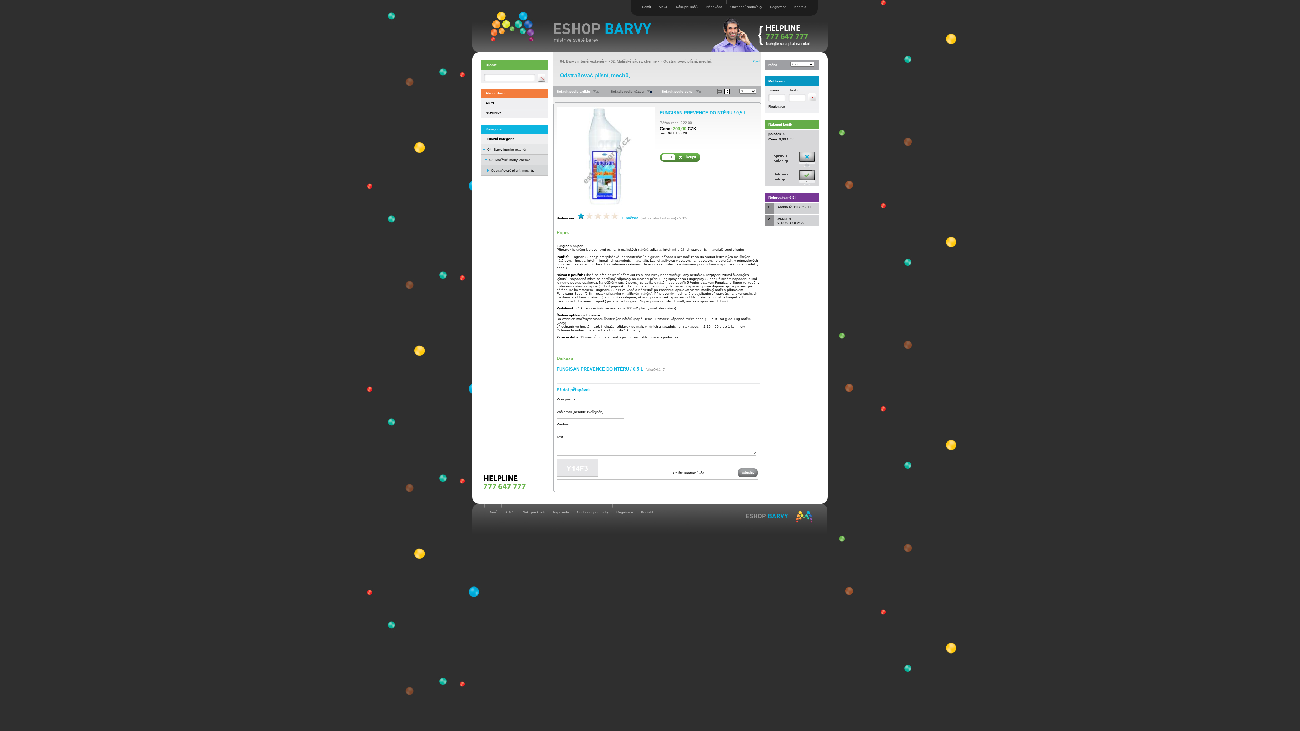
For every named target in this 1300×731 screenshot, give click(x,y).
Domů (646, 7)
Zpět (756, 61)
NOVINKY (493, 113)
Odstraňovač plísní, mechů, (687, 61)
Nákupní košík (687, 7)
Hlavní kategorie (501, 139)
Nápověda (714, 7)
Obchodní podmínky (746, 7)
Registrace (778, 7)
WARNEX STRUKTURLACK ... (792, 221)
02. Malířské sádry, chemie (509, 160)
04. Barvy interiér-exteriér (507, 149)
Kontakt (800, 7)
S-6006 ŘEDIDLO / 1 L (794, 207)
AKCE (663, 7)
